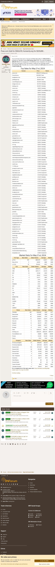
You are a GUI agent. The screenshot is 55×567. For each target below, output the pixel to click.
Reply (52, 375)
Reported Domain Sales (23, 415)
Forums (7, 19)
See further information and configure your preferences (14, 564)
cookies (11, 560)
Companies (14, 21)
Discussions (16, 19)
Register (4, 35)
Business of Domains (5, 21)
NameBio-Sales (5, 53)
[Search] (52, 19)
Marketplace (26, 19)
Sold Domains (37, 19)
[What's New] (50, 19)
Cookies (4, 475)
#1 (52, 56)
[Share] (51, 56)
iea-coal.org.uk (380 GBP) (20, 425)
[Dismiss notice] (52, 25)
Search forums (22, 21)
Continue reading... (16, 373)
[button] (42, 1)
